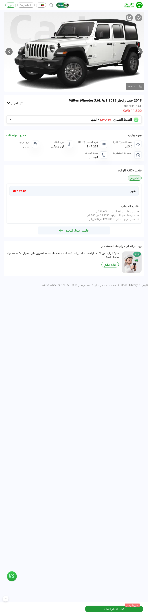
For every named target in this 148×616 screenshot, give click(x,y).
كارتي (145, 285)
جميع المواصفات (16, 135)
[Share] (129, 17)
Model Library (129, 285)
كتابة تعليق (110, 264)
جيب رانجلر (101, 285)
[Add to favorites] (138, 17)
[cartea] (133, 5)
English (24, 5)
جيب (113, 285)
